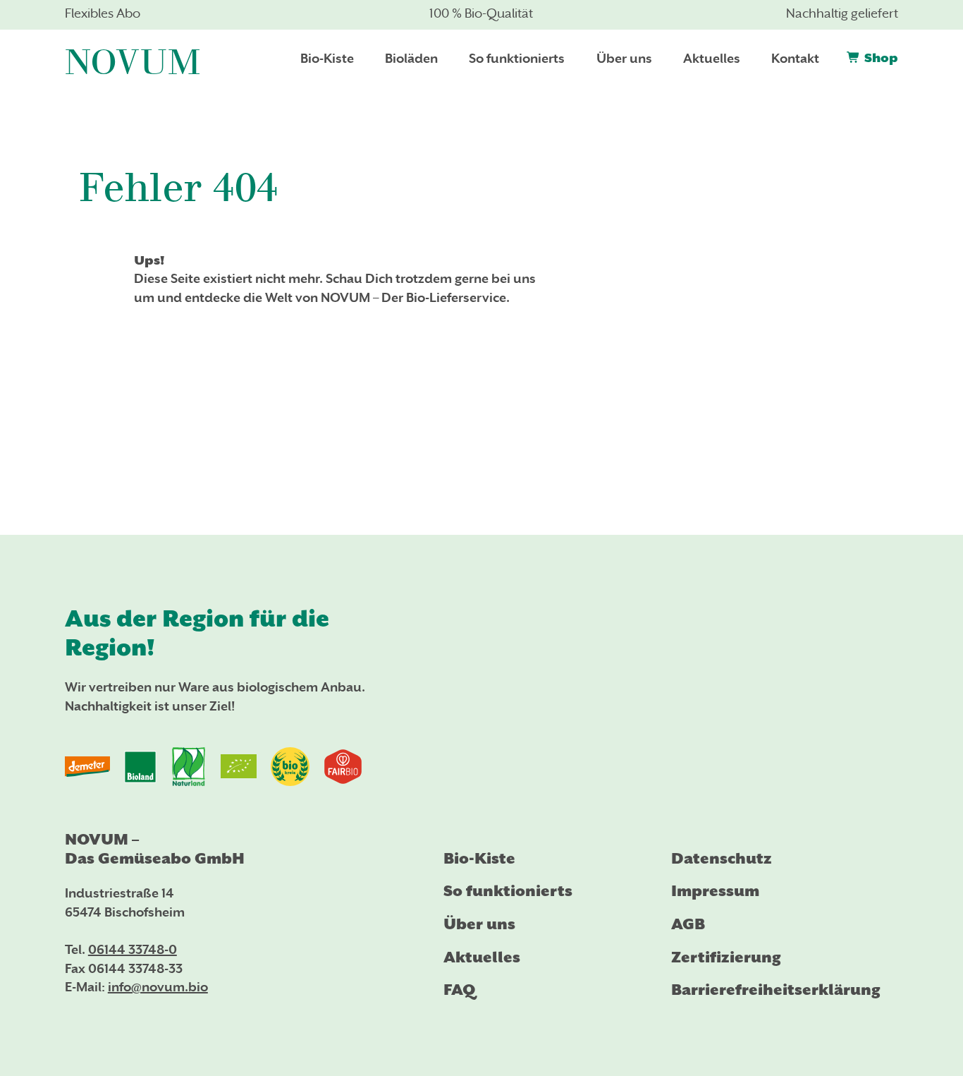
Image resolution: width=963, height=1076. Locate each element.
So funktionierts (507, 891)
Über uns (479, 924)
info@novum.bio (158, 988)
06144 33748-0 (132, 951)
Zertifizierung (726, 957)
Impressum (715, 891)
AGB (688, 924)
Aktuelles (481, 957)
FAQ (459, 989)
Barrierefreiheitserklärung (776, 989)
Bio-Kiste (479, 858)
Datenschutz (721, 858)
